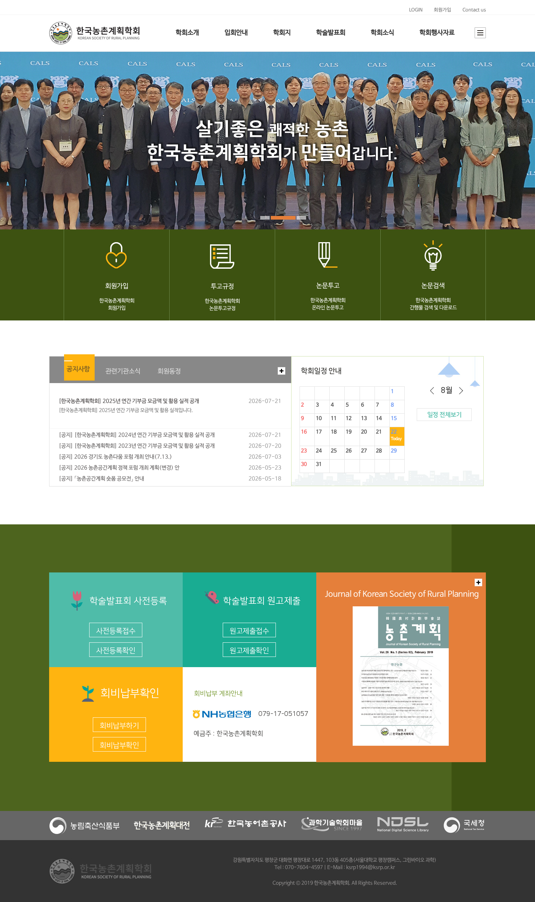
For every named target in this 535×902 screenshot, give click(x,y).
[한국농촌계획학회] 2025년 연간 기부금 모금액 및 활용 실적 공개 (129, 401)
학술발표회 (330, 32)
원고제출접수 (249, 631)
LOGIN (416, 10)
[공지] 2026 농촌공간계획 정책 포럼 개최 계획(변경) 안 (119, 468)
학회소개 (187, 32)
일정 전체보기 (444, 414)
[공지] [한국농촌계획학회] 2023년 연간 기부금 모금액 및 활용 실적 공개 (137, 446)
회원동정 (169, 371)
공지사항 (78, 369)
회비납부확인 (119, 745)
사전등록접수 (115, 631)
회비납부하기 (119, 726)
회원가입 (442, 10)
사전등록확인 (115, 651)
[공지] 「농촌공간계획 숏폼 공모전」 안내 (101, 479)
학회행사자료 (437, 32)
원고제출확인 (249, 651)
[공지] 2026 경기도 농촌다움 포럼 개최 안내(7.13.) (115, 457)
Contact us (474, 10)
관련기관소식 (123, 371)
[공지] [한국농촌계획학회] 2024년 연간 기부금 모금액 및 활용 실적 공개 (137, 435)
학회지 (282, 32)
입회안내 (236, 32)
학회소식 (382, 32)
